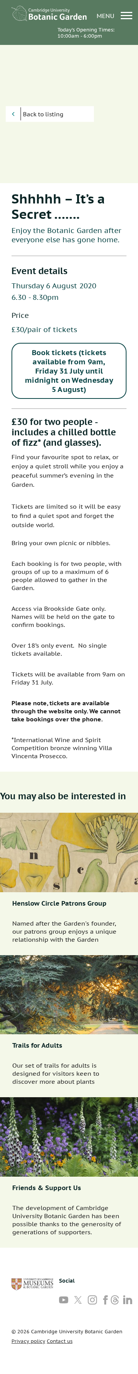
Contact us (59, 1341)
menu (106, 15)
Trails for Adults (37, 1045)
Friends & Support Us (46, 1188)
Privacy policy (28, 1341)
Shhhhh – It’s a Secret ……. (58, 206)
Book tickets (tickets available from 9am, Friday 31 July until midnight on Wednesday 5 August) (69, 371)
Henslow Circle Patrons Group (59, 903)
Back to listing (43, 114)
